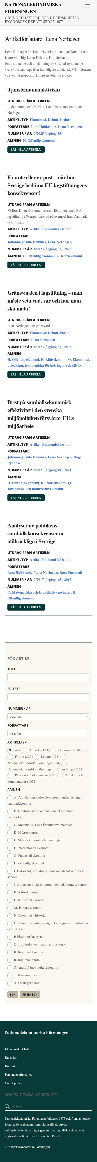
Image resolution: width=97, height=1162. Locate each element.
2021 (67, 469)
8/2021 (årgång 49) (48, 469)
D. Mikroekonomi (26, 832)
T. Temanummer (25, 975)
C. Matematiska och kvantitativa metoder (39, 592)
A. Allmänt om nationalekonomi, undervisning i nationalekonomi (44, 800)
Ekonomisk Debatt (44, 119)
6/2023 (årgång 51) (48, 248)
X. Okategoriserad (26, 982)
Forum (65, 332)
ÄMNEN (13, 789)
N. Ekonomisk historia (29, 915)
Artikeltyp (17, 742)
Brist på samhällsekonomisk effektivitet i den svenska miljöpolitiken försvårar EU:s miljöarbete (40, 414)
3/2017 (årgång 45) (48, 579)
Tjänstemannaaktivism (33, 89)
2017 (67, 579)
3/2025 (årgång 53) (48, 133)
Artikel (35, 228)
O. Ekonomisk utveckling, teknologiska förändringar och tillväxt (47, 926)
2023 (67, 248)
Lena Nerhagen (70, 126)
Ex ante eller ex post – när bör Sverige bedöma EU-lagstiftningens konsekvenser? (47, 185)
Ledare (65, 119)
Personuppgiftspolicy (18, 1074)
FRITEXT (13, 688)
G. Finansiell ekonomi (29, 855)
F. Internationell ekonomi (31, 847)
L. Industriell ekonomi (29, 899)
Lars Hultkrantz (43, 126)
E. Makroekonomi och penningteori (39, 840)
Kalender (10, 1057)
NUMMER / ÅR (19, 708)
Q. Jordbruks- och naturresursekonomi (40, 944)
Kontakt (10, 1066)
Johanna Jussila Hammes (26, 241)
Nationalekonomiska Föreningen (29, 1147)
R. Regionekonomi (27, 959)
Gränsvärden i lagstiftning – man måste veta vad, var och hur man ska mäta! (44, 300)
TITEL (11, 668)
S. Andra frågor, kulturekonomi (35, 967)
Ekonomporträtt (71, 750)
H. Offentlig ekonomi (39, 140)
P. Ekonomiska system (29, 936)
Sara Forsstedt (71, 572)
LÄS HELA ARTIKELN (26, 149)
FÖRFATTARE (17, 725)
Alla (18, 750)
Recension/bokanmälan (35, 775)
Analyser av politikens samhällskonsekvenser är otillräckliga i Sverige (35, 533)
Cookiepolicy (13, 1083)
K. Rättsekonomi (69, 255)
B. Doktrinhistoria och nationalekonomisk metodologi (40, 813)
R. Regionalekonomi (28, 952)
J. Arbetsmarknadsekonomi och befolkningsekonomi (50, 884)
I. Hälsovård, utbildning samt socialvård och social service (46, 873)
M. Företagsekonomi (28, 907)
